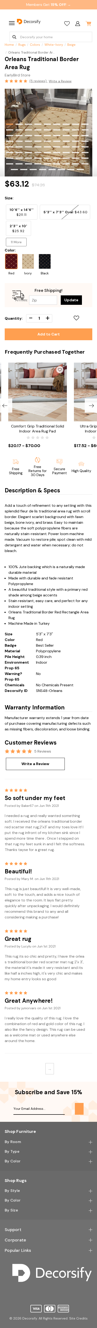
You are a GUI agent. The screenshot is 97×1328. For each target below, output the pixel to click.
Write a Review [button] (60, 81)
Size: (9, 198)
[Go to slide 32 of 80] (47, 141)
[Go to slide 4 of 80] (37, 124)
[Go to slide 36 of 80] (85, 141)
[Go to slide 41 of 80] (47, 146)
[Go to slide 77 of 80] (52, 169)
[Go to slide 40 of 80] (37, 146)
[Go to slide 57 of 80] (28, 158)
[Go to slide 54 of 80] (85, 152)
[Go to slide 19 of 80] (9, 135)
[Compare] (67, 23)
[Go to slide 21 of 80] (28, 135)
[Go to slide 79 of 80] (70, 169)
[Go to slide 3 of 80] (28, 124)
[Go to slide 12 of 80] (28, 129)
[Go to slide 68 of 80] (47, 163)
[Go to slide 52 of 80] (66, 152)
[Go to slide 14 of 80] (47, 129)
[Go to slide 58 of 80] (37, 158)
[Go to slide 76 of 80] (42, 169)
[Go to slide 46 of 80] (9, 152)
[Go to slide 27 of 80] (85, 135)
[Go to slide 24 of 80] (56, 135)
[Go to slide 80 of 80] (80, 169)
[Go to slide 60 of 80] (56, 158)
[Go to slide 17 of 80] (75, 129)
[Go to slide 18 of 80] (85, 129)
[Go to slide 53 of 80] (75, 152)
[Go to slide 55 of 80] (9, 158)
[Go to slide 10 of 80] (9, 129)
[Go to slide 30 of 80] (28, 141)
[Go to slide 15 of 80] (56, 129)
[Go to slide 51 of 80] (56, 152)
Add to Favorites (77, 318)
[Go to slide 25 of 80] (66, 135)
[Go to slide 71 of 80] (75, 163)
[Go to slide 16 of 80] (66, 129)
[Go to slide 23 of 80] (47, 135)
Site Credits (78, 1318)
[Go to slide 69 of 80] (56, 163)
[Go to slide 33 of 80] (56, 141)
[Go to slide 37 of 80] (9, 146)
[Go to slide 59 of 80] (47, 158)
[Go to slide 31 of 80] (37, 141)
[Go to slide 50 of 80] (47, 152)
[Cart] (88, 23)
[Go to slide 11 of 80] (19, 129)
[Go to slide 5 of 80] (47, 124)
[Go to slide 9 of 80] (85, 124)
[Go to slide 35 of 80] (75, 141)
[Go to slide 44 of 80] (75, 146)
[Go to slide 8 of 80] (75, 124)
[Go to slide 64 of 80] (9, 163)
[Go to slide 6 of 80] (56, 124)
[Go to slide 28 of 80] (9, 141)
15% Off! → (61, 4)
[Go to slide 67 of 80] (37, 163)
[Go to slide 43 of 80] (66, 146)
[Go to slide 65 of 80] (19, 163)
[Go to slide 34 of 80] (66, 141)
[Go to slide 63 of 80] (85, 158)
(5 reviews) (38, 81)
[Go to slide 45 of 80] (85, 146)
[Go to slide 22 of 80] (37, 135)
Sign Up (79, 1109)
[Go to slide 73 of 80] (14, 169)
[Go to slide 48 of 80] (28, 152)
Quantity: (14, 318)
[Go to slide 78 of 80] (61, 169)
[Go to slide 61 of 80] (66, 158)
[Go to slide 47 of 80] (19, 152)
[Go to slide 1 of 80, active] (9, 124)
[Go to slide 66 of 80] (28, 163)
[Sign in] (77, 23)
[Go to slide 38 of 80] (19, 146)
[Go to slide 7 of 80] (66, 124)
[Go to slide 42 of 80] (56, 146)
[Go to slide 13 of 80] (37, 129)
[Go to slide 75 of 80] (33, 169)
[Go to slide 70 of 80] (66, 163)
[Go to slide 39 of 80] (28, 146)
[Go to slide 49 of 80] (37, 152)
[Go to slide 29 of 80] (19, 141)
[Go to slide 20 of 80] (19, 135)
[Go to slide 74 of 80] (23, 169)
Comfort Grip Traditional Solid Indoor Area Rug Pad (37, 429)
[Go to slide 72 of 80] (85, 163)
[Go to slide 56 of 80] (19, 158)
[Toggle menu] (11, 23)
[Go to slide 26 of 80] (75, 135)
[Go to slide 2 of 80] (19, 124)
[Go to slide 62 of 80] (75, 158)
